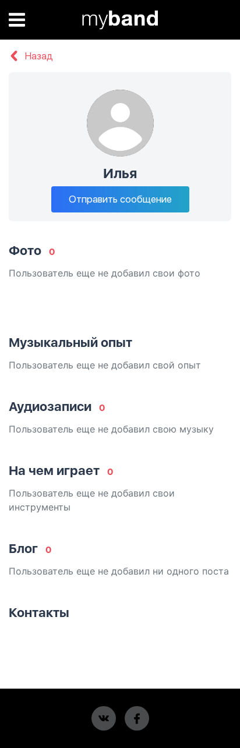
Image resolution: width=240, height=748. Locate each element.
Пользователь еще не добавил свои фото (104, 273)
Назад (38, 56)
